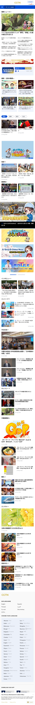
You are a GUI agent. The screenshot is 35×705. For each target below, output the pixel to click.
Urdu (22, 673)
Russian (24, 648)
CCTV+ (3, 612)
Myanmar (25, 629)
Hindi (6, 665)
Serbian (24, 651)
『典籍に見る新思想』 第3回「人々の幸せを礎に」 (9, 108)
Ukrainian (25, 670)
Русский (3, 609)
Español (20, 604)
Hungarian (8, 668)
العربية (19, 606)
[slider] (18, 71)
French (7, 651)
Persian (23, 634)
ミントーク (5, 299)
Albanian (7, 620)
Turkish (23, 668)
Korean (7, 679)
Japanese (8, 676)
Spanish (24, 656)
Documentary (21, 609)
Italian (7, 673)
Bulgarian (9, 631)
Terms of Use (13, 702)
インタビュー (5, 278)
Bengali (7, 629)
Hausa (7, 659)
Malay (25, 623)
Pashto (23, 642)
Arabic (7, 623)
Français (3, 606)
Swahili (24, 659)
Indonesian (10, 670)
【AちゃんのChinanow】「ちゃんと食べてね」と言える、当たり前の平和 (26, 92)
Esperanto (9, 645)
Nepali (23, 631)
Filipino (7, 648)
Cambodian (8, 634)
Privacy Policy (4, 702)
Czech (7, 640)
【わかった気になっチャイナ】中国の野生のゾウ (26, 108)
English (3, 604)
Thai (22, 665)
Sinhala (23, 654)
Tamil (22, 662)
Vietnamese (25, 676)
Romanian (24, 645)
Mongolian (24, 626)
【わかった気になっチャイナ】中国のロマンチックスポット (9, 92)
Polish (23, 637)
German (8, 654)
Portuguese (25, 640)
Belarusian (9, 626)
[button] (9, 31)
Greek (7, 656)
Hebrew (7, 662)
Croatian (8, 637)
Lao (22, 620)
